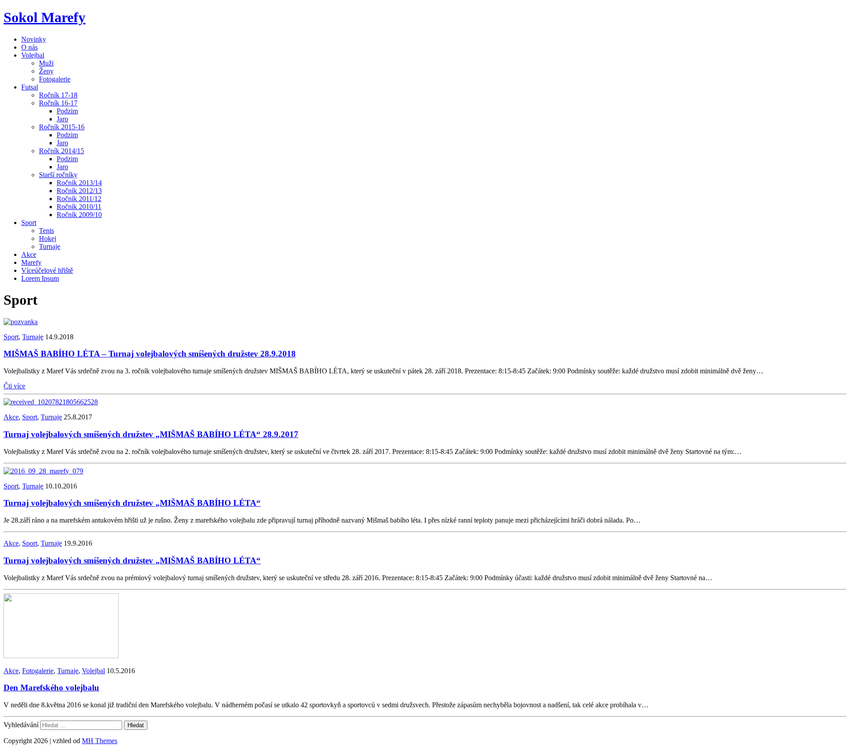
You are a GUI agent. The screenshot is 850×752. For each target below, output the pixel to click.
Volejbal (32, 55)
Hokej (47, 238)
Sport (28, 222)
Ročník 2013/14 (79, 182)
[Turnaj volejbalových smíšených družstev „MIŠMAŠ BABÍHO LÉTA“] (43, 471)
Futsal (29, 87)
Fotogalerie (54, 79)
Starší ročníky (58, 174)
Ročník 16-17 (58, 103)
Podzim (67, 111)
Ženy (46, 71)
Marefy (31, 262)
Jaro (62, 119)
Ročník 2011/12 (79, 198)
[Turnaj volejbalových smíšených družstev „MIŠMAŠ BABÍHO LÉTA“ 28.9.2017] (51, 402)
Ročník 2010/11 (79, 206)
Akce (28, 254)
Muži (46, 63)
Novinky (33, 39)
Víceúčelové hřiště (47, 270)
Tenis (46, 230)
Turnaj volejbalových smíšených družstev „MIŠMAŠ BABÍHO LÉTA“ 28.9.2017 (151, 434)
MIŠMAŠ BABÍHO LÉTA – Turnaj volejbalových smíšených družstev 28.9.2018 (150, 353)
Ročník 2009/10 (79, 214)
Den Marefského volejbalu (51, 687)
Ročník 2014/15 (61, 151)
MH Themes (99, 740)
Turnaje (49, 246)
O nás (29, 47)
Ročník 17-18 (58, 95)
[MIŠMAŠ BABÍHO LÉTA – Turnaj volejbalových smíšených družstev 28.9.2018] (21, 322)
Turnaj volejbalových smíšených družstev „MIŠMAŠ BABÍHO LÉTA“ (132, 503)
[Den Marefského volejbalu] (61, 655)
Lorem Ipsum (40, 278)
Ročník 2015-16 (62, 127)
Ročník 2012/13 (79, 190)
